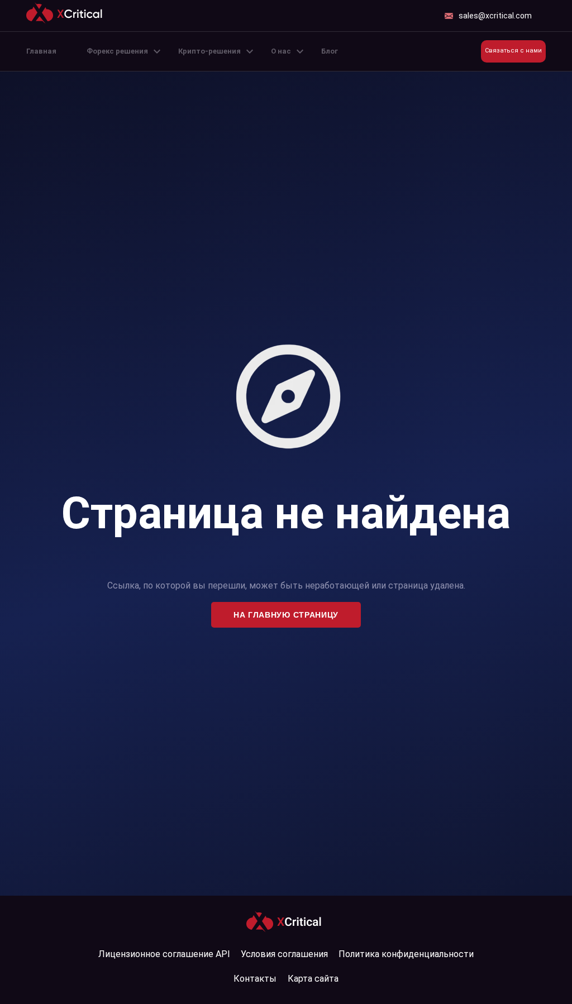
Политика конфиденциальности (406, 954)
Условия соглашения (284, 954)
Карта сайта (313, 978)
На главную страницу (286, 614)
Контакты (255, 978)
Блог (329, 51)
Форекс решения (117, 51)
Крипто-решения (209, 51)
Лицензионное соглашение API (164, 954)
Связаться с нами (513, 50)
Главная (41, 51)
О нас (281, 51)
